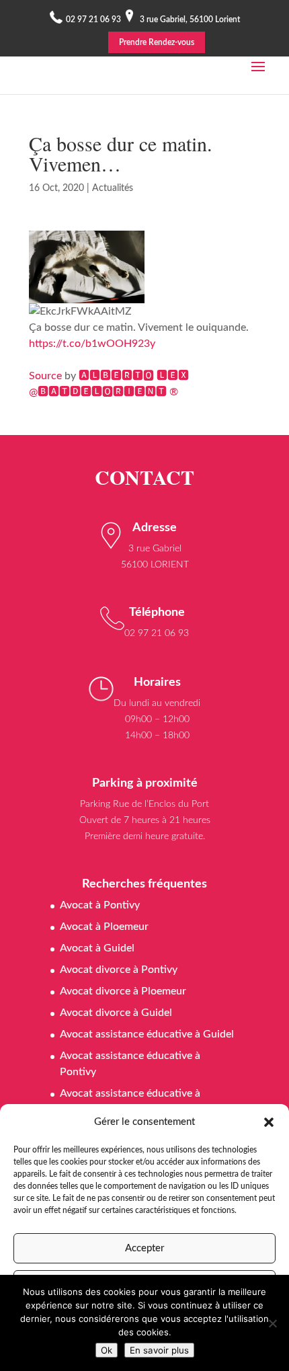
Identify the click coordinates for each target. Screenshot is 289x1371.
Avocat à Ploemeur (104, 926)
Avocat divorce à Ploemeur (123, 991)
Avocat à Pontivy (100, 905)
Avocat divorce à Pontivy (118, 969)
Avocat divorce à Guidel (116, 1012)
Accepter (144, 1248)
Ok (106, 1350)
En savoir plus (159, 1350)
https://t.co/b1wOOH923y (92, 343)
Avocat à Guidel (97, 948)
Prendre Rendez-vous (156, 42)
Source (45, 375)
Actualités (112, 188)
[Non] (272, 1323)
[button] (269, 1122)
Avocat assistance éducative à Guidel (147, 1034)
